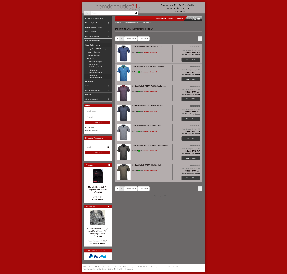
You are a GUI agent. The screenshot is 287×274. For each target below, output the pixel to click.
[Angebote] (109, 165)
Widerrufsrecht (89, 267)
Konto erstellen (90, 127)
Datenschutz (148, 267)
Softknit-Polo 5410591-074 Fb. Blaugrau (148, 66)
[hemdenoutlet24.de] (118, 6)
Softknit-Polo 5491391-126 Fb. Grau (146, 125)
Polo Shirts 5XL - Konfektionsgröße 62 (95, 71)
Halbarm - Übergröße (93, 52)
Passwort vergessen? (92, 130)
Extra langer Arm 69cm (92, 40)
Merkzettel (179, 18)
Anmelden (98, 122)
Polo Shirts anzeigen (95, 61)
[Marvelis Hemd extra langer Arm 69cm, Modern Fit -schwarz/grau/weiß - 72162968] (97, 217)
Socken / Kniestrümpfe (92, 90)
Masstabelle (181, 267)
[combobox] (131, 38)
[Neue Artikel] (109, 206)
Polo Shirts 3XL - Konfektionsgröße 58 (95, 66)
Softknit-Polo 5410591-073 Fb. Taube (147, 47)
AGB (140, 267)
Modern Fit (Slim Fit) (91, 23)
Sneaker (88, 95)
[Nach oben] (280, 270)
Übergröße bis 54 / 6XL (92, 45)
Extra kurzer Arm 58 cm (92, 36)
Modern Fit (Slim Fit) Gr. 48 (93, 27)
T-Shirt (87, 86)
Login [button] (171, 18)
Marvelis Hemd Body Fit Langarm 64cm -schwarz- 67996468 (98, 189)
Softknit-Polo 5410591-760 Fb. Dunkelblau (149, 86)
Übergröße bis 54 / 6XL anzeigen (97, 49)
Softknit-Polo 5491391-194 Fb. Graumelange (150, 145)
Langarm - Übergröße (93, 55)
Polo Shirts (90, 58)
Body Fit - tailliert (90, 32)
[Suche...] (136, 13)
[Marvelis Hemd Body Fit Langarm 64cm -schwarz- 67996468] (98, 176)
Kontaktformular (169, 267)
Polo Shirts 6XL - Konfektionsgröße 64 (95, 76)
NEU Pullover (89, 81)
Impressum (158, 267)
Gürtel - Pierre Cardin (91, 99)
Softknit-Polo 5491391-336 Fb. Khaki (147, 165)
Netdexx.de (129, 269)
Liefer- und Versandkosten (104, 267)
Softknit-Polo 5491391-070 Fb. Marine (147, 106)
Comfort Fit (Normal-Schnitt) (94, 18)
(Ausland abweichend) (150, 52)
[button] (161, 18)
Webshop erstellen (89, 269)
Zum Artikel (191, 59)
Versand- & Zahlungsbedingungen (126, 267)
